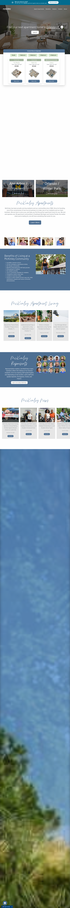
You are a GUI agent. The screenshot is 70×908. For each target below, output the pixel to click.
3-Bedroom (43, 55)
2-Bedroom (33, 55)
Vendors (54, 9)
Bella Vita (34, 62)
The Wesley (16, 62)
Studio (13, 55)
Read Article (11, 336)
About (65, 9)
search (35, 32)
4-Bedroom (53, 55)
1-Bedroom (22, 55)
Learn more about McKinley (19, 382)
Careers (60, 9)
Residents (48, 9)
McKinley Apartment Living (35, 303)
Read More (10, 436)
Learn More (35, 222)
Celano (51, 62)
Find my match (53, 2)
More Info (16, 81)
